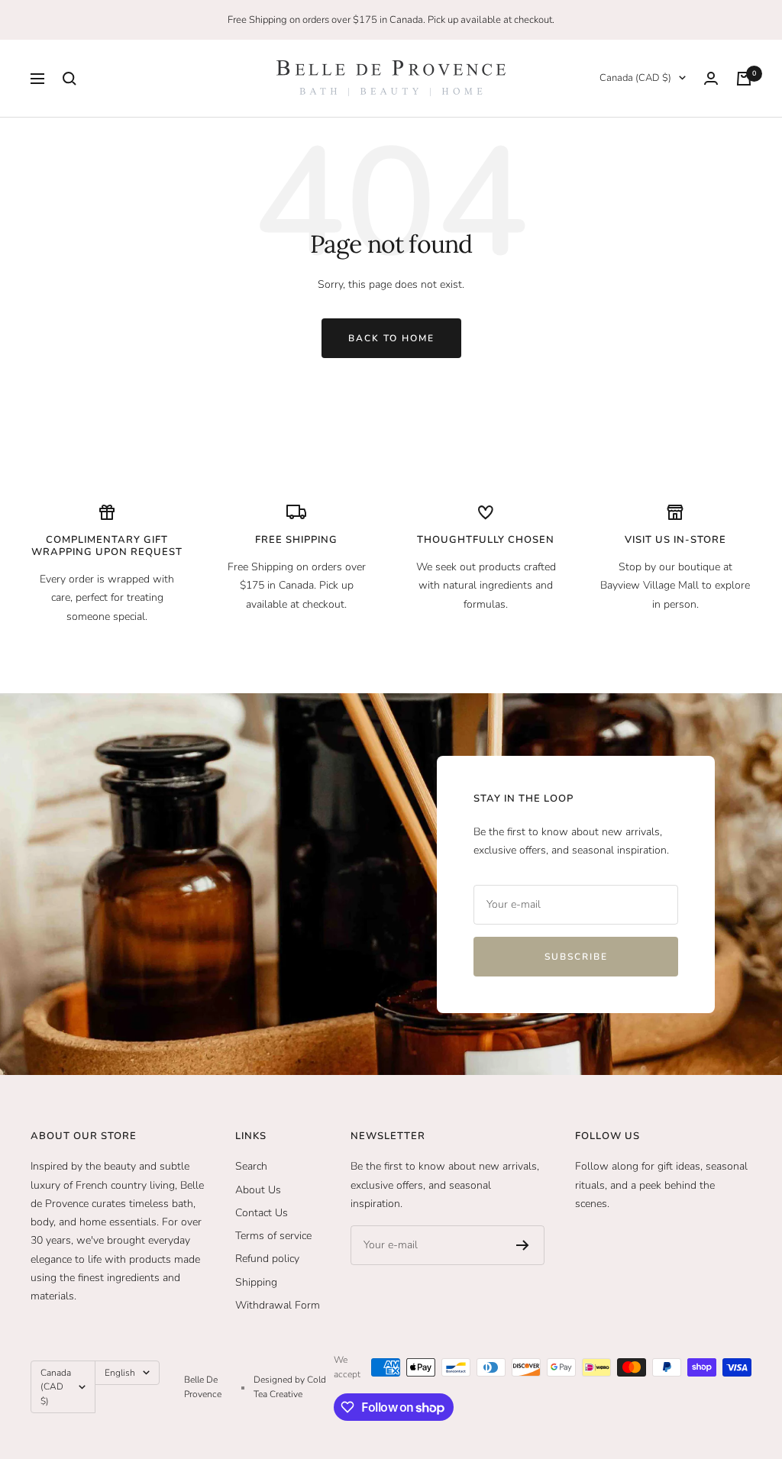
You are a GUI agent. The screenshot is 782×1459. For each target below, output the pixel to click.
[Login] (711, 78)
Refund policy (267, 1258)
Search (251, 1166)
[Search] (69, 79)
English (120, 1373)
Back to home (391, 338)
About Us (258, 1190)
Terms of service (273, 1235)
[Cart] (743, 79)
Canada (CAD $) (635, 78)
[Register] (522, 1245)
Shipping (256, 1282)
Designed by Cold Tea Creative (290, 1386)
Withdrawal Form (277, 1305)
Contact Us (261, 1213)
